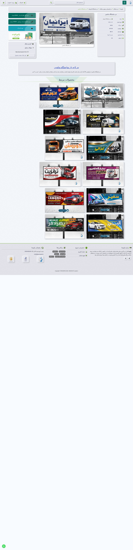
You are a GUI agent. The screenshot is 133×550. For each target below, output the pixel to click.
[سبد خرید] (3, 2)
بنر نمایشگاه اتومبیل (93, 9)
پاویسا (121, 9)
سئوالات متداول (28, 47)
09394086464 (28, 251)
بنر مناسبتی (55, 251)
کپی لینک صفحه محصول (20, 55)
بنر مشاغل (115, 9)
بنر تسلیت (57, 254)
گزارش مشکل (28, 43)
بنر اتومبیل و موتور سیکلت (106, 9)
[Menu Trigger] (124, 3)
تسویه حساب (82, 255)
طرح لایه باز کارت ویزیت (60, 256)
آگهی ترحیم (63, 254)
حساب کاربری (81, 251)
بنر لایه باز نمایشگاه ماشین (66, 67)
